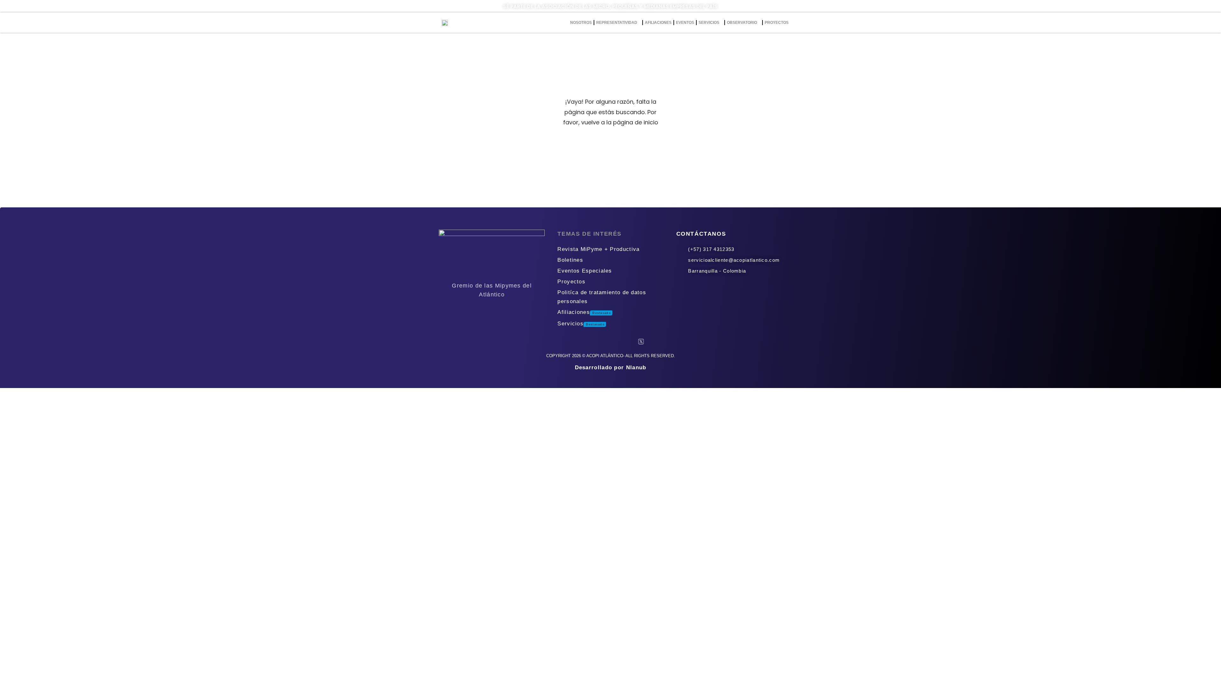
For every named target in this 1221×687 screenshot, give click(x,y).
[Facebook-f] (580, 341)
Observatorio (742, 22)
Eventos (685, 22)
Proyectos (777, 22)
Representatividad (616, 22)
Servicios (709, 22)
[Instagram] (600, 341)
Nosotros (581, 22)
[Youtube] (620, 341)
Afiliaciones (658, 22)
